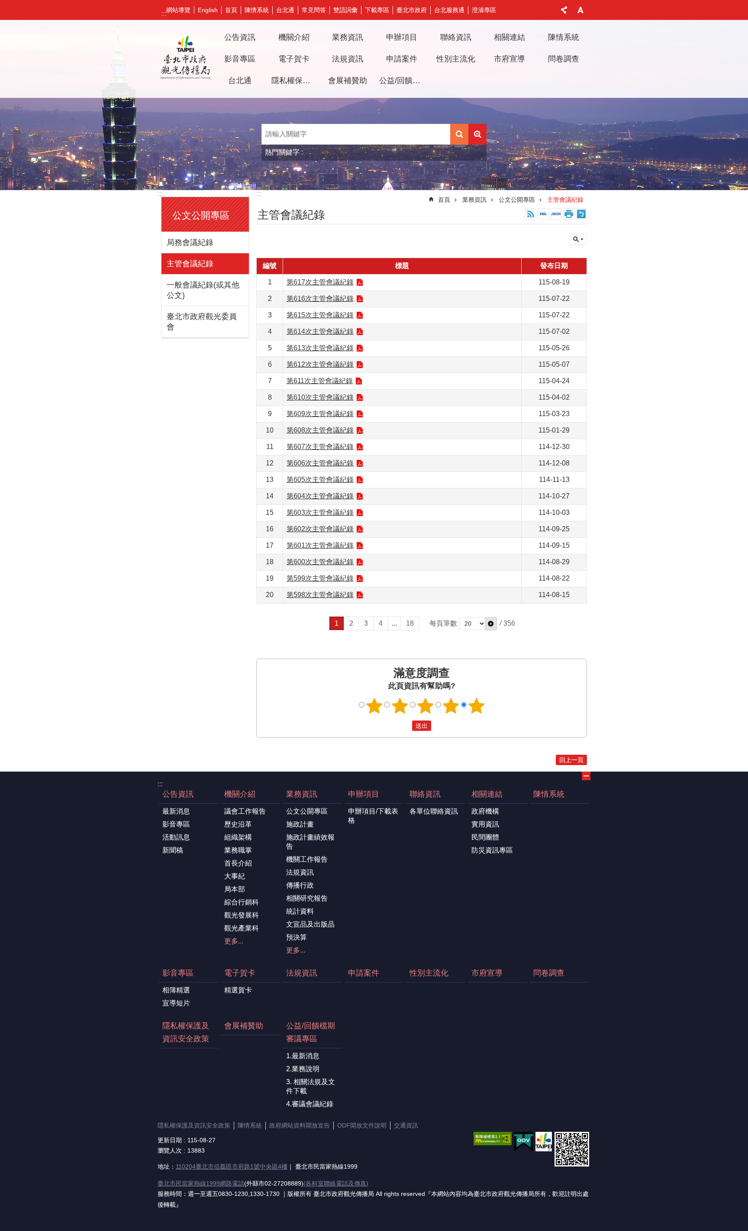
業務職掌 (238, 850)
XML (543, 214)
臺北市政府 (412, 9)
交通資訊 (406, 1125)
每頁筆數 (443, 623)
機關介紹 (239, 794)
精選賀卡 (238, 990)
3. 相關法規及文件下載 (310, 1086)
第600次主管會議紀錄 (320, 561)
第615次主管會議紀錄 (320, 315)
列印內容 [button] (568, 214)
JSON (555, 214)
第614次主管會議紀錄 (320, 331)
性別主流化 (455, 59)
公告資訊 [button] (239, 37)
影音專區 (176, 824)
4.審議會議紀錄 (309, 1104)
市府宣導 (509, 59)
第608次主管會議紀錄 (320, 430)
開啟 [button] (586, 776)
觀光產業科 (241, 928)
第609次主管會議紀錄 (320, 413)
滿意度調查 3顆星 (425, 706)
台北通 (285, 9)
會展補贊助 (347, 80)
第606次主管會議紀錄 (320, 463)
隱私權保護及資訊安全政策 (295, 80)
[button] (491, 623)
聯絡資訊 (425, 794)
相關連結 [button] (509, 37)
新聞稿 (172, 850)
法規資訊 (347, 59)
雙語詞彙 (345, 9)
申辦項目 (363, 794)
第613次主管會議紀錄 (320, 348)
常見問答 (314, 9)
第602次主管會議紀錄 (320, 529)
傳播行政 (300, 885)
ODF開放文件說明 (362, 1125)
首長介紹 (238, 863)
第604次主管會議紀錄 (320, 496)
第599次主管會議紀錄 (320, 578)
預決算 (296, 937)
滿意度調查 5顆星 (476, 706)
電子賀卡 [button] (294, 59)
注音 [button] (581, 214)
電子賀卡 (239, 973)
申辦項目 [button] (401, 37)
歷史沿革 (238, 824)
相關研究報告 (307, 898)
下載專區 (377, 9)
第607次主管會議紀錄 (320, 446)
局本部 (234, 889)
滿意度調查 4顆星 (451, 706)
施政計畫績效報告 (310, 842)
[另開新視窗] (493, 1138)
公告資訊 (177, 794)
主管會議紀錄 (190, 263)
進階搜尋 (477, 134)
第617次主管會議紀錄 (320, 282)
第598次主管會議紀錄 (320, 594)
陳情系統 (257, 9)
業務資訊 (474, 199)
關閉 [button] (564, 9)
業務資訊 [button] (347, 37)
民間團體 (485, 837)
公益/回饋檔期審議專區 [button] (403, 80)
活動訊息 (176, 837)
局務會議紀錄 (190, 242)
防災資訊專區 (492, 850)
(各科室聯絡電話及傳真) (335, 1183)
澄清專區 (484, 9)
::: (163, 13)
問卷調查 (563, 59)
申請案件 (401, 59)
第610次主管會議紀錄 (320, 397)
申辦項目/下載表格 (373, 816)
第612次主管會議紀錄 (320, 364)
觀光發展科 (241, 915)
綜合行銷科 (241, 902)
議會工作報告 (245, 811)
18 (410, 623)
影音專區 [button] (239, 59)
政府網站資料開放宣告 (299, 1125)
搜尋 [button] (459, 134)
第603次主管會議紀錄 (320, 512)
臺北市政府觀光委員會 (202, 321)
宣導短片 (176, 1003)
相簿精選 (176, 990)
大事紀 (234, 876)
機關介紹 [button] (294, 37)
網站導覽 (178, 9)
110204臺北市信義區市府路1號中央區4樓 (231, 1166)
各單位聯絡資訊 (433, 811)
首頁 (231, 9)
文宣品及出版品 (310, 924)
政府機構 (485, 811)
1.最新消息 (302, 1056)
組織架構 (238, 837)
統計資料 (300, 911)
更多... (233, 941)
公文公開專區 (517, 199)
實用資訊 (485, 824)
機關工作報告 (307, 859)
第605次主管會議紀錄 (320, 479)
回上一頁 (571, 759)
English (208, 9)
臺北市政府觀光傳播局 (185, 59)
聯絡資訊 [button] (455, 37)
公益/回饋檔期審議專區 (310, 1032)
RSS (530, 214)
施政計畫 (300, 824)
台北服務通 (449, 9)
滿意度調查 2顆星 (400, 706)
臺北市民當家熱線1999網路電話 (201, 1183)
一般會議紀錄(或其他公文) (203, 290)
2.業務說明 (302, 1069)
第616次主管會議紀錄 (320, 298)
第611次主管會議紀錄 (320, 380)
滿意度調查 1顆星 (374, 706)
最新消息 (176, 811)
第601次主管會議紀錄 (320, 545)
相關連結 (487, 794)
